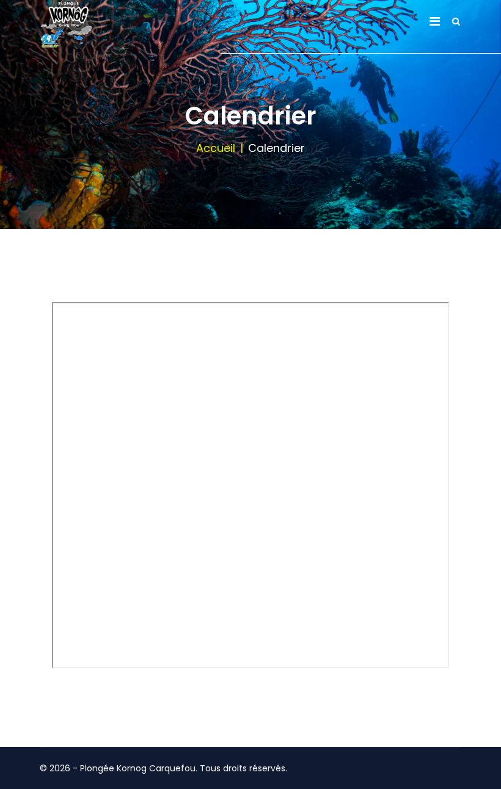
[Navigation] (435, 21)
